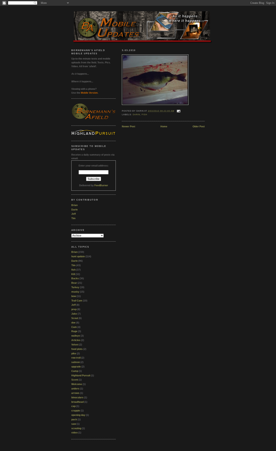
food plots (77, 349)
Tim (73, 218)
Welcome (76, 384)
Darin (136, 114)
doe (73, 322)
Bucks (75, 278)
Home (163, 126)
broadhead (77, 402)
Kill (73, 274)
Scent (74, 379)
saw (73, 424)
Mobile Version (89, 92)
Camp (74, 371)
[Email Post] (178, 111)
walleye (75, 335)
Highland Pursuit (80, 375)
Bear (74, 282)
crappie (75, 410)
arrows (75, 393)
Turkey (75, 287)
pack (74, 419)
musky (75, 291)
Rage (74, 331)
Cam (74, 327)
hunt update (78, 256)
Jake (74, 313)
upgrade (76, 366)
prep (74, 309)
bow (73, 296)
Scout (74, 318)
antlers (75, 388)
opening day (78, 415)
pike (73, 353)
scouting (76, 428)
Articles (75, 340)
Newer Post (128, 126)
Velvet (74, 344)
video (74, 432)
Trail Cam (76, 300)
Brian (74, 205)
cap (73, 406)
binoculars (77, 397)
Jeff (73, 213)
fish (144, 114)
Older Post (199, 126)
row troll (76, 357)
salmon (75, 362)
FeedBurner (101, 185)
